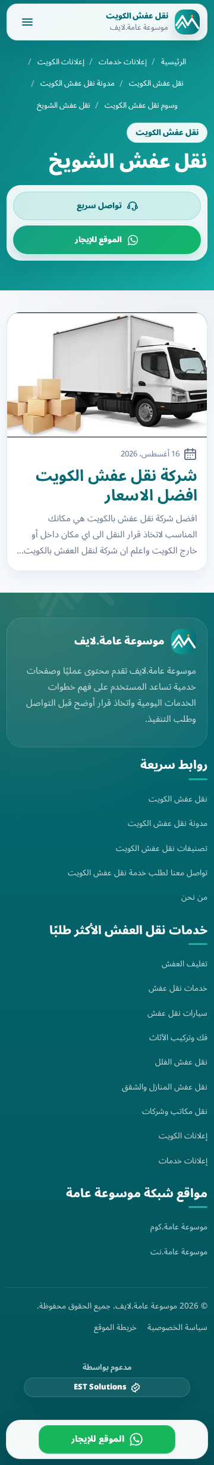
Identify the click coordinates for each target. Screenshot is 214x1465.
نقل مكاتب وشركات (174, 1111)
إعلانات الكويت (60, 62)
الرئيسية (173, 62)
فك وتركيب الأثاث (178, 1037)
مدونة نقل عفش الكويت (77, 83)
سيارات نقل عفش (177, 1013)
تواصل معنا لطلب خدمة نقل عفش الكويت (137, 872)
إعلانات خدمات (123, 62)
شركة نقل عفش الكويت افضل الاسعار (116, 486)
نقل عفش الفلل (181, 1061)
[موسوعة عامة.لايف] (183, 641)
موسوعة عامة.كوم (178, 1226)
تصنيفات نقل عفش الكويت (161, 848)
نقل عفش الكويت (156, 83)
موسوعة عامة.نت (178, 1251)
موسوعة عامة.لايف (119, 641)
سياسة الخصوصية (177, 1327)
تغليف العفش (184, 963)
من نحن (194, 897)
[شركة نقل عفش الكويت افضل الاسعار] (107, 374)
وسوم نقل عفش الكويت (141, 105)
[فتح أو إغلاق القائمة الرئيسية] (27, 22)
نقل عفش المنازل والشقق (164, 1086)
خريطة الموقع (115, 1327)
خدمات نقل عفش (178, 988)
